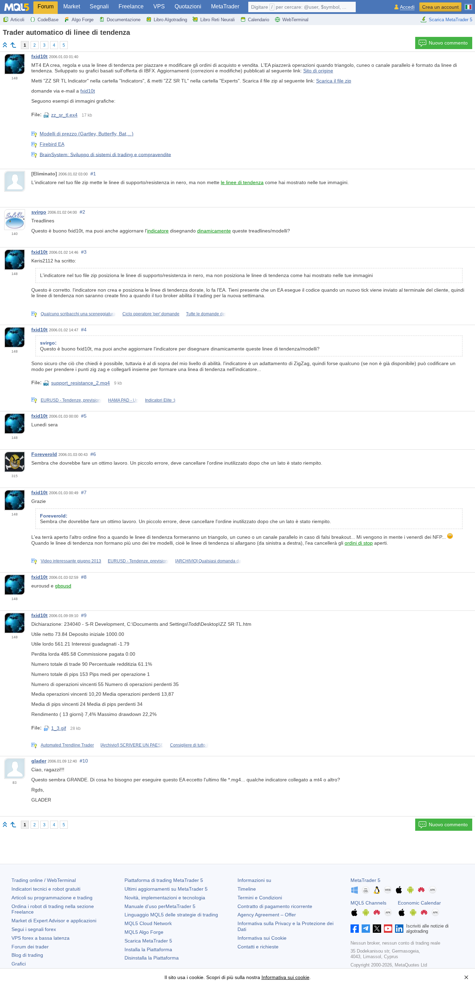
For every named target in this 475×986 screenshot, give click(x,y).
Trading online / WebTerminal (43, 880)
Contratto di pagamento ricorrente (275, 906)
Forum (46, 6)
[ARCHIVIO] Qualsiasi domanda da (208, 561)
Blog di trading (27, 955)
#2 (82, 212)
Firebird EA (52, 144)
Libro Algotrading (170, 19)
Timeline (247, 889)
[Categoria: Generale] (13, 45)
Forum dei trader (30, 946)
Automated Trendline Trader (67, 745)
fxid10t (39, 56)
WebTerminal (295, 19)
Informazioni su (254, 880)
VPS (159, 6)
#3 (84, 252)
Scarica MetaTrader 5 (450, 19)
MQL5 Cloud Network (148, 923)
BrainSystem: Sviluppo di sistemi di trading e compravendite (105, 154)
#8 (84, 577)
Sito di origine (318, 70)
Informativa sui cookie (285, 977)
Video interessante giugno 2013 (71, 561)
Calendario (258, 19)
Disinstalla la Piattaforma (151, 958)
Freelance (131, 6)
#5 (84, 416)
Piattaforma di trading (163, 880)
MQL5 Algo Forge (143, 932)
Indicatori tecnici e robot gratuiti (45, 889)
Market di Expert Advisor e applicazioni (53, 920)
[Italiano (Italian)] (468, 4)
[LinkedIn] (399, 928)
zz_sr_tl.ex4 (64, 115)
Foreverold (44, 454)
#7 (84, 492)
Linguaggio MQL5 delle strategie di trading (171, 914)
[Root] (5, 44)
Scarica (148, 941)
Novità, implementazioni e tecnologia (164, 897)
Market (71, 6)
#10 (84, 761)
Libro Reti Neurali (217, 19)
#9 (84, 615)
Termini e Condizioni (260, 897)
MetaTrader (225, 6)
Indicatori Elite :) (160, 400)
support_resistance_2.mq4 (80, 383)
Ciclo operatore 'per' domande (150, 313)
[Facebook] (355, 928)
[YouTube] (388, 928)
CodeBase (48, 19)
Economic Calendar (419, 903)
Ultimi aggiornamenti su (166, 889)
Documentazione (123, 19)
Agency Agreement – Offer (267, 914)
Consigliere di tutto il (189, 745)
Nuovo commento (448, 43)
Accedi (407, 7)
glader (38, 761)
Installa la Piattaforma (148, 949)
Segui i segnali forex (33, 929)
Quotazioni (188, 6)
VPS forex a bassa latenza (40, 938)
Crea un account (440, 7)
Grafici (18, 964)
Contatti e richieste (258, 946)
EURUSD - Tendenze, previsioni (71, 400)
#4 (84, 329)
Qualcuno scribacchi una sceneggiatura (78, 313)
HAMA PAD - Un (123, 400)
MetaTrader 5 (365, 880)
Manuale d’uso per (159, 906)
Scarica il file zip (333, 81)
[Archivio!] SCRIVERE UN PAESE (131, 745)
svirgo (38, 212)
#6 (93, 454)
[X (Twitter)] (377, 928)
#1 (93, 173)
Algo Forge (83, 19)
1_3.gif (58, 728)
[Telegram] (366, 928)
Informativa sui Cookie (262, 938)
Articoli (17, 19)
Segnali (99, 6)
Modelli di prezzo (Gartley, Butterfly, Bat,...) (87, 133)
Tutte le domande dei (206, 313)
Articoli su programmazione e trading (51, 897)
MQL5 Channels (368, 903)
